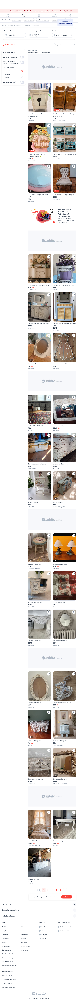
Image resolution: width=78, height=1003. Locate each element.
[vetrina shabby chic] (39, 489)
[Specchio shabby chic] (64, 628)
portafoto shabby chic (42, 20)
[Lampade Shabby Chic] (64, 551)
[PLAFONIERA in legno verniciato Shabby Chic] (39, 183)
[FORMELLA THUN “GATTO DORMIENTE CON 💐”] (39, 142)
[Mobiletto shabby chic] (39, 589)
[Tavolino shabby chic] (64, 828)
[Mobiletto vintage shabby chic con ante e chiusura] (39, 102)
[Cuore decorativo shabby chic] (64, 689)
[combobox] (15, 35)
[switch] (22, 57)
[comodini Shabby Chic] (39, 828)
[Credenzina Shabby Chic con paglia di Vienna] (64, 311)
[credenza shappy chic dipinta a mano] (64, 142)
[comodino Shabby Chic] (64, 728)
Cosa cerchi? (8, 31)
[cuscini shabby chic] (64, 589)
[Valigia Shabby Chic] (64, 489)
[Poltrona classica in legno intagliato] (64, 183)
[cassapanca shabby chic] (64, 451)
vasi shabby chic (29, 20)
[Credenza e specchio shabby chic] (39, 311)
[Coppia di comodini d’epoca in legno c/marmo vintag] (64, 102)
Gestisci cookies (7, 950)
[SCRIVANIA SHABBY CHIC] (39, 413)
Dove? (54, 31)
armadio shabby (16, 20)
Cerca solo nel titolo (10, 57)
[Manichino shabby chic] (64, 351)
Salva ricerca (10, 45)
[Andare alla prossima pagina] (65, 890)
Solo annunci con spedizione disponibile (11, 62)
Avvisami (68, 897)
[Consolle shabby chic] (39, 628)
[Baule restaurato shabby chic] (39, 451)
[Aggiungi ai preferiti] (48, 85)
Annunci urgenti (8, 82)
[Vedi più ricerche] (74, 20)
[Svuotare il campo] (23, 35)
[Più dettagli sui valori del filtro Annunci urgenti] (15, 82)
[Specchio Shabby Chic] (64, 413)
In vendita (8, 71)
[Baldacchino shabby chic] (39, 766)
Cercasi (7, 77)
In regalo (7, 74)
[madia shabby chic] (39, 866)
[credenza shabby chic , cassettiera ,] (39, 272)
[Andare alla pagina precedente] (39, 890)
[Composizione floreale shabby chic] (64, 272)
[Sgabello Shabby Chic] (39, 551)
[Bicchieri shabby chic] (39, 728)
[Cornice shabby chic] (39, 351)
